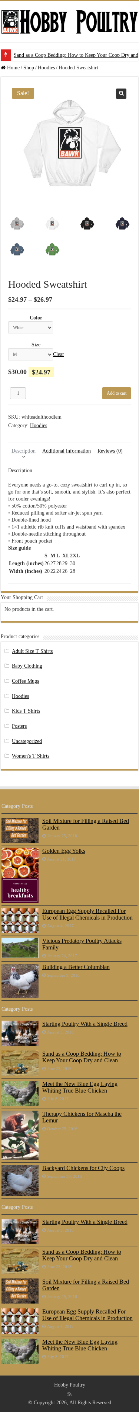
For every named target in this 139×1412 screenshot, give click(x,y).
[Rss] (69, 1393)
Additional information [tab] (66, 451)
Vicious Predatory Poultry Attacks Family (82, 944)
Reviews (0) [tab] (110, 451)
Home (13, 67)
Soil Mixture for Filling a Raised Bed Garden (85, 824)
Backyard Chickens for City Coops (83, 1168)
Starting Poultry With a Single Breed (85, 1023)
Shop (28, 67)
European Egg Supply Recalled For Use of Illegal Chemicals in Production (87, 914)
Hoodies (46, 67)
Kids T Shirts (26, 711)
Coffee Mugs (25, 681)
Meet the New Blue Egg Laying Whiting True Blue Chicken (80, 1087)
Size (36, 344)
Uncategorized (27, 741)
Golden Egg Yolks (63, 850)
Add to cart (116, 393)
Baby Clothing (27, 666)
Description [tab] (23, 451)
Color (36, 318)
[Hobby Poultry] (69, 21)
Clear (58, 354)
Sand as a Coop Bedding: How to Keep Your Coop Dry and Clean (81, 1057)
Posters (19, 726)
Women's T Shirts (30, 756)
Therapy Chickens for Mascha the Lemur (82, 1117)
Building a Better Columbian (76, 966)
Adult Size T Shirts (32, 651)
